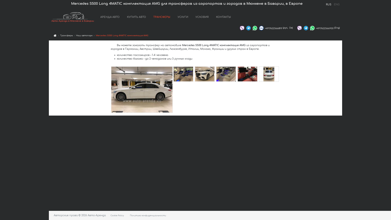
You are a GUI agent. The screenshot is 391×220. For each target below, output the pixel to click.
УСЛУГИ (183, 17)
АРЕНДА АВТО (110, 17)
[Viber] (242, 28)
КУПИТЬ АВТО (136, 17)
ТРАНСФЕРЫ (161, 17)
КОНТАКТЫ (223, 17)
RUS (328, 4)
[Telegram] (248, 28)
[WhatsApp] (255, 28)
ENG (336, 4)
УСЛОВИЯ (202, 17)
